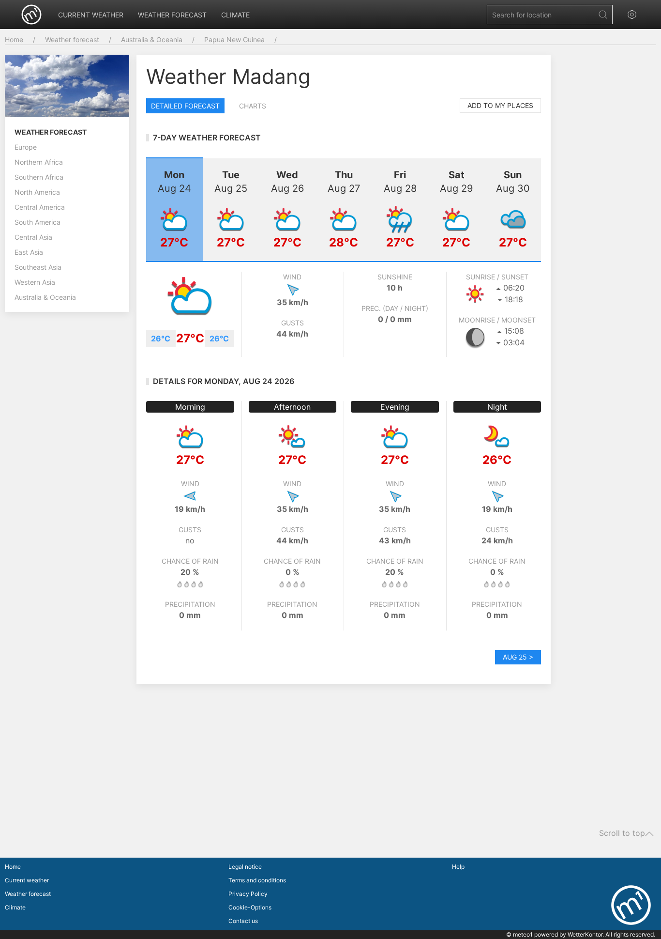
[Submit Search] (603, 14)
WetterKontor (585, 934)
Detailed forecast (185, 106)
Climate (235, 15)
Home (14, 39)
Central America (40, 207)
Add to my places (500, 105)
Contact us (243, 920)
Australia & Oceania (151, 39)
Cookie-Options (249, 907)
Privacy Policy (248, 893)
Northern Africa (39, 162)
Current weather (90, 15)
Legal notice (245, 866)
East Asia (29, 252)
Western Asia (35, 282)
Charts (252, 106)
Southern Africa (39, 177)
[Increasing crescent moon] (475, 337)
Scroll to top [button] (622, 833)
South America (37, 222)
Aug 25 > (518, 657)
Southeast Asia (38, 267)
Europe (26, 147)
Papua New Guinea (234, 39)
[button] (634, 14)
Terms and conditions (257, 880)
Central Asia (33, 237)
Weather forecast (172, 15)
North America (37, 192)
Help (458, 866)
